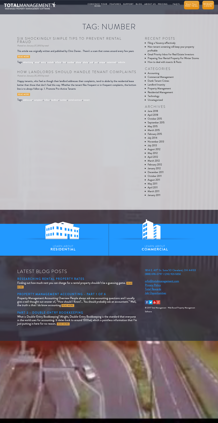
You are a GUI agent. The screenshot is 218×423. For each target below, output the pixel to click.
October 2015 (155, 119)
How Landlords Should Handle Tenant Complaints (77, 72)
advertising (28, 62)
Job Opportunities (155, 293)
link (64, 62)
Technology (153, 96)
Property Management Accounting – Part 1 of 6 (61, 294)
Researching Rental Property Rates (50, 279)
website (121, 62)
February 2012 (155, 164)
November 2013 (156, 141)
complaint (38, 99)
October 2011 (155, 176)
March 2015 (154, 130)
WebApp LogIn (208, 5)
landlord (54, 99)
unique (102, 62)
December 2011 (156, 172)
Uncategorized (155, 100)
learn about (63, 248)
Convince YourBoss (97, 5)
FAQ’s (176, 4)
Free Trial (191, 5)
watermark (112, 62)
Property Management (159, 88)
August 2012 (154, 149)
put (96, 62)
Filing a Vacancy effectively (161, 43)
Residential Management (160, 92)
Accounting (153, 73)
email (37, 62)
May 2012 (153, 153)
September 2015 (156, 122)
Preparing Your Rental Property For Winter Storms (173, 58)
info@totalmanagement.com (162, 281)
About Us (150, 4)
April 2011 (153, 187)
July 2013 (152, 145)
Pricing (163, 4)
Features (115, 4)
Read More (23, 56)
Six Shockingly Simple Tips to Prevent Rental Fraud (69, 40)
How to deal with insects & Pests (164, 62)
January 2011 (154, 195)
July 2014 (152, 138)
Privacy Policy (153, 285)
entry (43, 62)
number (70, 62)
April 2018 (153, 115)
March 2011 (153, 191)
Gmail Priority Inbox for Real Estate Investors (171, 54)
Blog (139, 4)
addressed (27, 99)
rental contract (75, 99)
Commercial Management (161, 77)
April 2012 (153, 157)
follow (47, 99)
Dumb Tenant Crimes (158, 81)
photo (85, 62)
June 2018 (153, 111)
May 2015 (153, 126)
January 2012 (154, 168)
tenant (86, 99)
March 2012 (154, 161)
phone (78, 62)
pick (91, 62)
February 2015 (155, 134)
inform (58, 62)
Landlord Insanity (156, 84)
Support (128, 4)
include (50, 62)
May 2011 (152, 183)
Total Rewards (153, 289)
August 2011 (154, 180)
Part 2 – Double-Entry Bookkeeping (50, 313)
